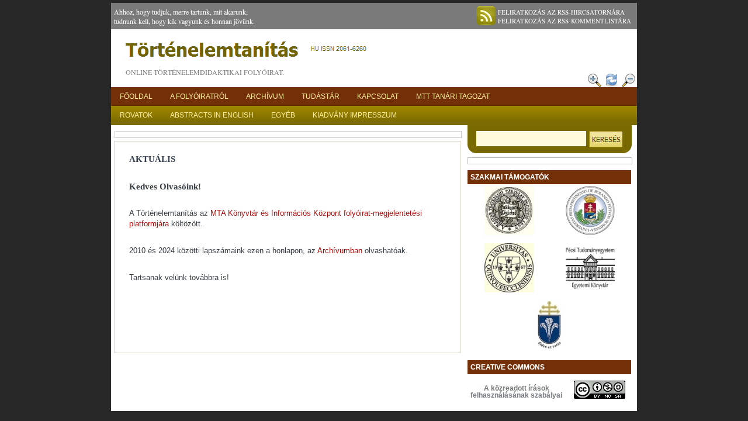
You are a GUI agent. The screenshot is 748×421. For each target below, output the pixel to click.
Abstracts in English (212, 115)
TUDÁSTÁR (321, 96)
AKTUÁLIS (152, 159)
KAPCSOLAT (378, 96)
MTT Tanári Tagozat (453, 96)
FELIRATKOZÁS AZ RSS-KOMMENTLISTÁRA (564, 20)
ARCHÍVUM (265, 96)
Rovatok (136, 115)
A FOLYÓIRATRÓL (199, 96)
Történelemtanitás (248, 52)
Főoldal (136, 96)
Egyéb (283, 115)
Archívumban (341, 250)
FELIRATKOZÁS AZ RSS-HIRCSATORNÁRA (561, 12)
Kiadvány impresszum (355, 115)
